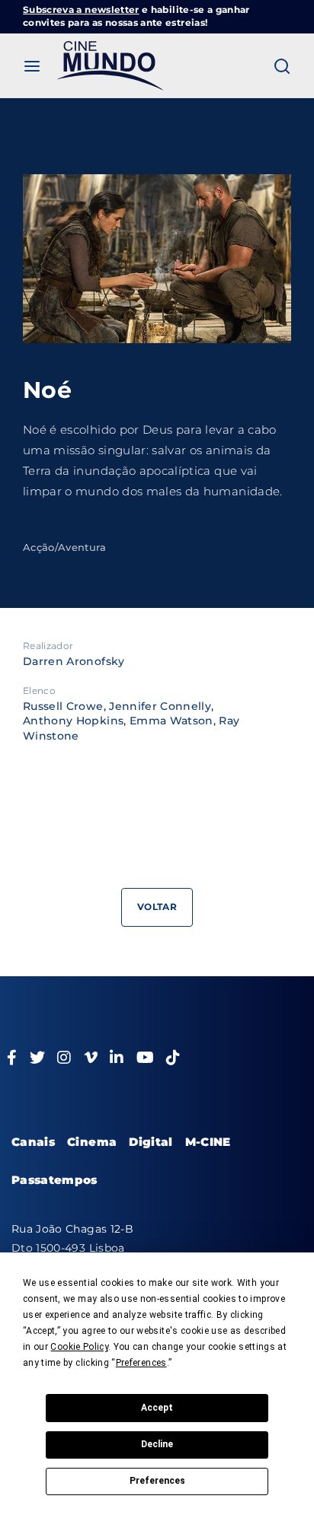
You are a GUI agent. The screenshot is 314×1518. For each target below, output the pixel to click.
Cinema (92, 1142)
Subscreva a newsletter (81, 9)
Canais (33, 1142)
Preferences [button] (141, 1362)
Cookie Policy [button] (79, 1346)
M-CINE (208, 1142)
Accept (157, 1407)
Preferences (157, 1480)
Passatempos (54, 1180)
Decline (157, 1444)
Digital (150, 1142)
